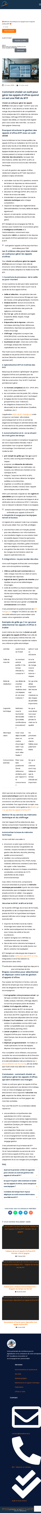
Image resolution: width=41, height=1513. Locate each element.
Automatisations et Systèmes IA (26, 1370)
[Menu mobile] (40, 4)
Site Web (18, 1374)
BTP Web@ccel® (28, 1509)
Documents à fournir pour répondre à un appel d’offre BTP (20, 1323)
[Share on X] (20, 1213)
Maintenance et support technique (27, 1383)
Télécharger (9, 31)
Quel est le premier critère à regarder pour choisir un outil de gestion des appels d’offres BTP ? (19, 1173)
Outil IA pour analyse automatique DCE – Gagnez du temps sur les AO (20, 1288)
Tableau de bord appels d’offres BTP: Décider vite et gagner (20, 1252)
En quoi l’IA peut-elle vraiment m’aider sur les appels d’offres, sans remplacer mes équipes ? (20, 1184)
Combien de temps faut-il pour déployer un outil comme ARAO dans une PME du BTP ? (19, 1195)
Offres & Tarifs (20, 1392)
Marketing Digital (20, 1378)
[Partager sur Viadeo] (31, 1213)
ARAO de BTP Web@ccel (22, 414)
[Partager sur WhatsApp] (15, 1213)
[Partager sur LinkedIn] (26, 1213)
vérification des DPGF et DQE (26, 956)
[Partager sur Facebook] (10, 1213)
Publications (19, 1387)
